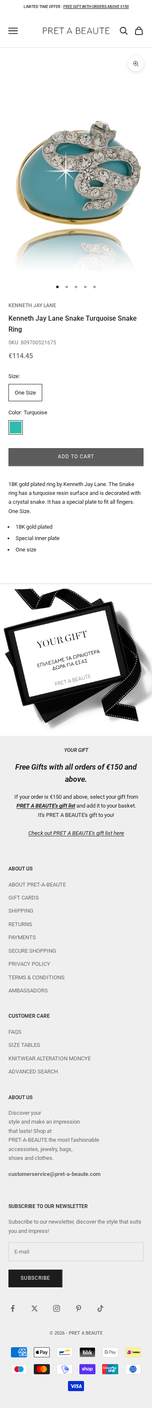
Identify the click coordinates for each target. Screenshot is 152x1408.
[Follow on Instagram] (56, 1308)
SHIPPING (20, 911)
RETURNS (20, 924)
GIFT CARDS (23, 898)
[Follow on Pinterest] (78, 1308)
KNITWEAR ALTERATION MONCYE (49, 1058)
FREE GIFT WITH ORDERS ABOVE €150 (96, 7)
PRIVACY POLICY (29, 964)
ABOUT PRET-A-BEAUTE (37, 884)
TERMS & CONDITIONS (36, 977)
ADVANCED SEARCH (33, 1071)
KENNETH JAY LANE (32, 305)
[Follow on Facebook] (12, 1308)
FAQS (15, 1032)
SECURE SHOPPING (32, 951)
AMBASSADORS (28, 990)
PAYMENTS (22, 937)
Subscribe (35, 1278)
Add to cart (76, 456)
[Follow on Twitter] (34, 1308)
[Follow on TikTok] (100, 1308)
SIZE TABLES (24, 1045)
